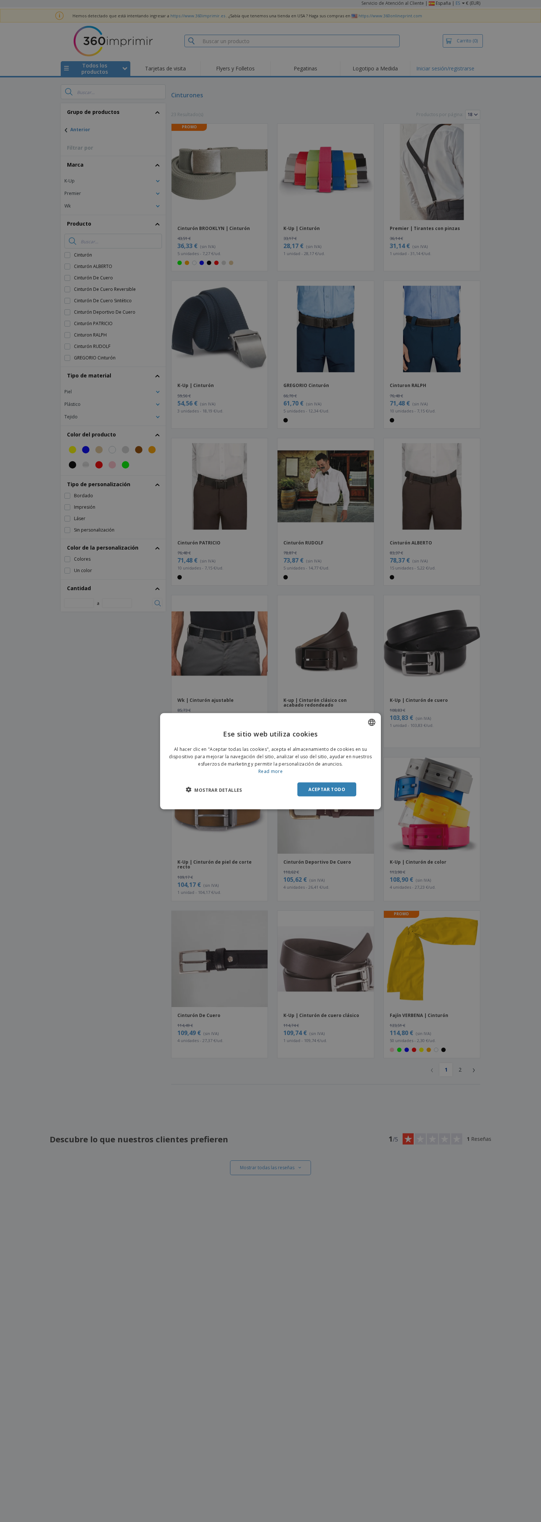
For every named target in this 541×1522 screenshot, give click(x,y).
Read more (270, 771)
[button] (214, 789)
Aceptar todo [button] (326, 789)
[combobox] (371, 722)
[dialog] (270, 761)
